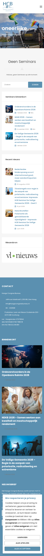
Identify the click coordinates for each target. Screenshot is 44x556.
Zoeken (35, 84)
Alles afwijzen (22, 543)
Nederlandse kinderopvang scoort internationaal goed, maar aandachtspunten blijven (25, 175)
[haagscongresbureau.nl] (8, 6)
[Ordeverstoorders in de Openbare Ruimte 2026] (9, 109)
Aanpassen (22, 537)
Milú (32, 113)
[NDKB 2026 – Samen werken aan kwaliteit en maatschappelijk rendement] (9, 119)
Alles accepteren (22, 548)
